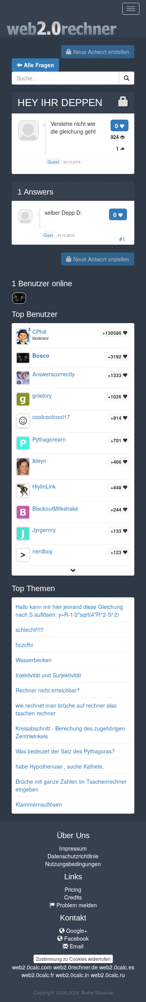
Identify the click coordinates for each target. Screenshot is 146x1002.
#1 (122, 239)
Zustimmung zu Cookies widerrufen (73, 958)
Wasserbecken (34, 660)
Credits (73, 897)
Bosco (40, 355)
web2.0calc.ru (108, 975)
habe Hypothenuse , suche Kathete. (60, 766)
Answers (35, 192)
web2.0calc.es (116, 967)
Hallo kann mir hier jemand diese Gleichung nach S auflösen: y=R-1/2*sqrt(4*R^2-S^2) (69, 610)
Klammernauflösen (39, 804)
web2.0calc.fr (37, 975)
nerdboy (42, 551)
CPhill (39, 332)
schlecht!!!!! (30, 629)
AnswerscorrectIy (53, 374)
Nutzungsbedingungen (73, 864)
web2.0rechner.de (75, 967)
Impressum (73, 848)
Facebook (76, 938)
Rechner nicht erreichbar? (48, 690)
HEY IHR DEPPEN (60, 102)
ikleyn (39, 460)
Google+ (76, 930)
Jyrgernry (44, 530)
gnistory (42, 395)
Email (75, 946)
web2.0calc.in (72, 975)
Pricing (73, 889)
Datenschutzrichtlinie (73, 856)
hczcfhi (24, 645)
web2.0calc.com (32, 967)
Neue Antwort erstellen (100, 52)
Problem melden (76, 905)
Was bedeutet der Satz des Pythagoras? (65, 751)
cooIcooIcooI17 (51, 417)
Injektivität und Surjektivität (48, 675)
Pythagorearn (49, 439)
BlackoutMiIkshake (55, 508)
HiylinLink (44, 486)
